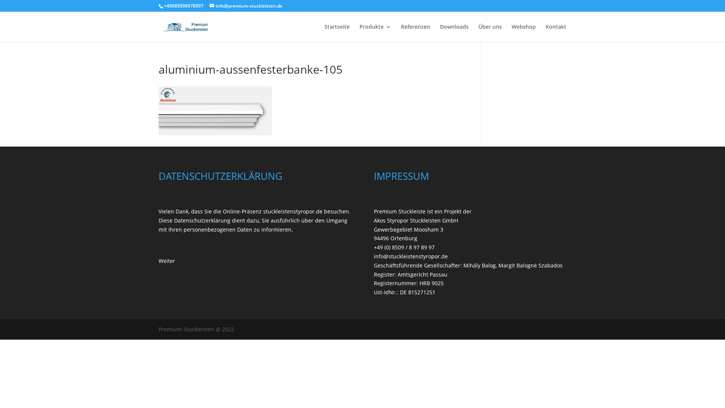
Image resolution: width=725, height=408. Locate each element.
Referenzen (415, 27)
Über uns (490, 27)
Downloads (454, 27)
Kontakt (556, 27)
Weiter (167, 260)
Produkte (371, 27)
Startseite (337, 27)
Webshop (524, 27)
